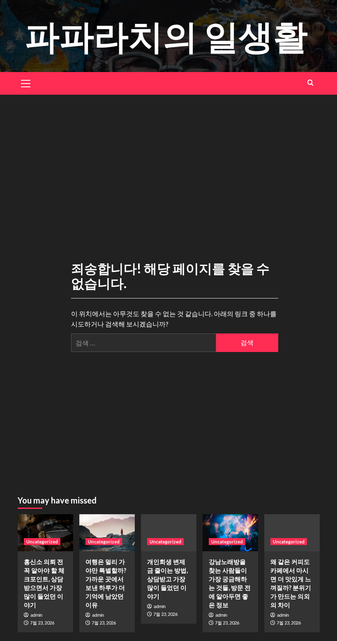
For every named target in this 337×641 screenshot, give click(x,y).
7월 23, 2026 (42, 622)
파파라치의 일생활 (166, 35)
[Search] (310, 82)
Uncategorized (42, 541)
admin (36, 615)
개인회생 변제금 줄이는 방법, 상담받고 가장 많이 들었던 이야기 (167, 579)
